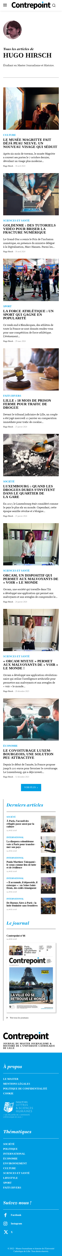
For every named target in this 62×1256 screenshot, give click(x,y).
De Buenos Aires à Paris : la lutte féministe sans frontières (22, 904)
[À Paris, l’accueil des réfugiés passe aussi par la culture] (48, 824)
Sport (7, 306)
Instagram (16, 1223)
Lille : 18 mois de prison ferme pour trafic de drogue (27, 404)
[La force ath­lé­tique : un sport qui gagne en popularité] (31, 280)
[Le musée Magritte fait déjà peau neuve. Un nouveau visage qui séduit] (31, 108)
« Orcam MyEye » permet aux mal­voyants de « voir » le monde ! (30, 664)
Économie (10, 746)
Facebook (16, 1215)
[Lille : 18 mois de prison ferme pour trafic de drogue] (31, 369)
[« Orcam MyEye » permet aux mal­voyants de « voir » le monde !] (31, 630)
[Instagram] (5, 1223)
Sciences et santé (16, 220)
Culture (9, 135)
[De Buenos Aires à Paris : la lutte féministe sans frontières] (48, 906)
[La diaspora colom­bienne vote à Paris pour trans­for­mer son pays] (48, 844)
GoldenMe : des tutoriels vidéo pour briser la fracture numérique (29, 228)
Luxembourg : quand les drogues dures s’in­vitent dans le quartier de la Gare (29, 491)
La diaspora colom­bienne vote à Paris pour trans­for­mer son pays (21, 844)
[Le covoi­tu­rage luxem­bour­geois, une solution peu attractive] (31, 719)
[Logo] (21, 1109)
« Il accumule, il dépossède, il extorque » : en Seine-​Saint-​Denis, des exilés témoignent (22, 885)
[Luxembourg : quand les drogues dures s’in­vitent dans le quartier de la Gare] (31, 455)
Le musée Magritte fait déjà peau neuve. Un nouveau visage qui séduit (30, 143)
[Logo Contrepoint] (31, 5)
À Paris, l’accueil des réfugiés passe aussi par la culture (20, 824)
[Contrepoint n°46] (31, 978)
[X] (5, 1232)
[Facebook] (5, 1215)
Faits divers (12, 396)
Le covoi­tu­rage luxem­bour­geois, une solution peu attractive (28, 754)
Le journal (18, 923)
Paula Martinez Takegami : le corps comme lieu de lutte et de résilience (21, 864)
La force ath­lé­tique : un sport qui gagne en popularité (28, 314)
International (15, 837)
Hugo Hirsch (8, 166)
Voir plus (30, 787)
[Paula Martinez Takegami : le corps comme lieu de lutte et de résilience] (48, 865)
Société (9, 481)
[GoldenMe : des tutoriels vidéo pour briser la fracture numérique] (31, 194)
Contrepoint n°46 (16, 935)
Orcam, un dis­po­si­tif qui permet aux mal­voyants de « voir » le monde (30, 578)
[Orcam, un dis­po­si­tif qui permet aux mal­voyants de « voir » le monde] (31, 544)
